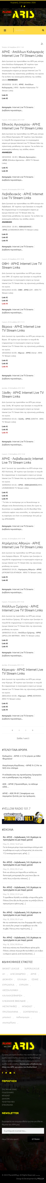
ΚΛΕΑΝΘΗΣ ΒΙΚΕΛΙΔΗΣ (14, 1000)
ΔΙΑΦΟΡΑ (6, 1098)
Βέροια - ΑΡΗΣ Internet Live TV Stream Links (21, 328)
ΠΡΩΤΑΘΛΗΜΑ (10, 1011)
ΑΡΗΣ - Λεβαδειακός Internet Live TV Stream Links (22, 460)
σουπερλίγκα (9, 1022)
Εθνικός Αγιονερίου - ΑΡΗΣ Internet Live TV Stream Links (22, 126)
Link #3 (5, 241)
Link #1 (5, 95)
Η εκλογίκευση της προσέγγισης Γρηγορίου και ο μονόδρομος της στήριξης (22, 775)
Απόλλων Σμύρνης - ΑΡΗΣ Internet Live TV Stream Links (22, 608)
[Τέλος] (32, 730)
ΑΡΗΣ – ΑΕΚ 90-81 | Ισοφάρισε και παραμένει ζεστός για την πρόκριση (18, 794)
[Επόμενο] (26, 730)
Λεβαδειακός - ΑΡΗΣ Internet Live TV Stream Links (22, 196)
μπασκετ (6, 1017)
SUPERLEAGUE (31, 968)
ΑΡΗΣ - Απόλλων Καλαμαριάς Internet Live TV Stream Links (23, 54)
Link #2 (5, 98)
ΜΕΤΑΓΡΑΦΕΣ (9, 1006)
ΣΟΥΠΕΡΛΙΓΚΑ (30, 1011)
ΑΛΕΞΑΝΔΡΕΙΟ (18, 973)
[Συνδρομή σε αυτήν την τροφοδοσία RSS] (42, 44)
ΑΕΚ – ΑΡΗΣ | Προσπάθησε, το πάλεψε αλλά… (20, 785)
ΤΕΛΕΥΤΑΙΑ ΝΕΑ (8, 1101)
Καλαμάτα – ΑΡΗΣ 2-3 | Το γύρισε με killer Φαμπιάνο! (21, 757)
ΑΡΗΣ (33, 973)
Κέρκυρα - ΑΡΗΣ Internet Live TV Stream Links (22, 671)
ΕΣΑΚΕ (35, 979)
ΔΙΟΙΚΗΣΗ (7, 979)
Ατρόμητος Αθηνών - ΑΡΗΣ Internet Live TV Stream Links (22, 545)
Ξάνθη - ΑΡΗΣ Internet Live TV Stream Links (23, 394)
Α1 (3, 973)
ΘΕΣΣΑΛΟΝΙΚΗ (10, 990)
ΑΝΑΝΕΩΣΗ (13, 80)
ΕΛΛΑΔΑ (22, 979)
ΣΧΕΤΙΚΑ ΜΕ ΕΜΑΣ (9, 1089)
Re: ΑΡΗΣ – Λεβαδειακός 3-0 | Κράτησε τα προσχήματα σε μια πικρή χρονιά (22, 838)
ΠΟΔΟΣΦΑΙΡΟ (8, 1092)
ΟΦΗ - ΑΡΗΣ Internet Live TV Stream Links (22, 265)
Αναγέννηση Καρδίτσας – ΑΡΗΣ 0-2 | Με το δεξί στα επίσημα (22, 766)
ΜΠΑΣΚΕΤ (27, 1006)
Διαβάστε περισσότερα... (12, 110)
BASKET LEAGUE (10, 968)
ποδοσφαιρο (22, 1017)
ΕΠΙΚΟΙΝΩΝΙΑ (7, 1104)
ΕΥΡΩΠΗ (23, 984)
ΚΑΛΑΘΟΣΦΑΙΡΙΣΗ (12, 995)
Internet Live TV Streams (22, 107)
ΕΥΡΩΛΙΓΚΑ (8, 984)
